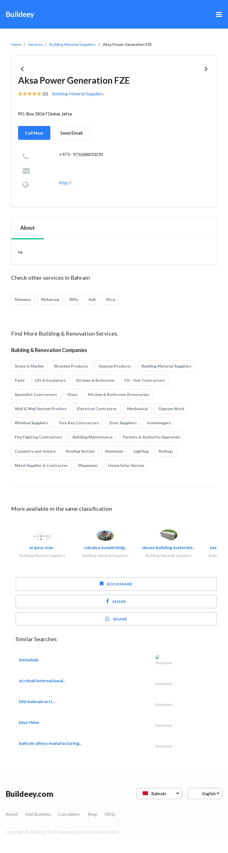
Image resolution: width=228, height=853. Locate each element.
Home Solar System (126, 465)
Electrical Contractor (97, 408)
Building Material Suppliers (72, 44)
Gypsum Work (171, 408)
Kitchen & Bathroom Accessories (118, 394)
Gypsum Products (114, 366)
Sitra (110, 299)
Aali (92, 299)
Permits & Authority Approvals (151, 437)
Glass (72, 394)
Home (16, 44)
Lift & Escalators (50, 380)
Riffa (74, 299)
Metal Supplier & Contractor (41, 465)
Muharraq (50, 299)
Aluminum (114, 451)
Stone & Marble (29, 366)
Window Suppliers (31, 422)
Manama (23, 299)
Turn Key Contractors (78, 422)
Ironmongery (159, 422)
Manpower (88, 465)
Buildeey (20, 14)
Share (119, 601)
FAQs (110, 814)
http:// (65, 182)
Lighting (140, 451)
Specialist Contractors (36, 394)
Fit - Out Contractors (145, 380)
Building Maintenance (93, 437)
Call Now (34, 132)
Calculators (69, 814)
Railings (166, 451)
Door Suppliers (123, 422)
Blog (92, 814)
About (12, 814)
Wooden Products (71, 366)
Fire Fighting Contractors (38, 437)
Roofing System (80, 451)
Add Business (38, 814)
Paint (20, 380)
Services (35, 44)
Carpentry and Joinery (35, 451)
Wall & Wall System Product (41, 408)
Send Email (71, 132)
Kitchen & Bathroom (95, 380)
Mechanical (137, 408)
